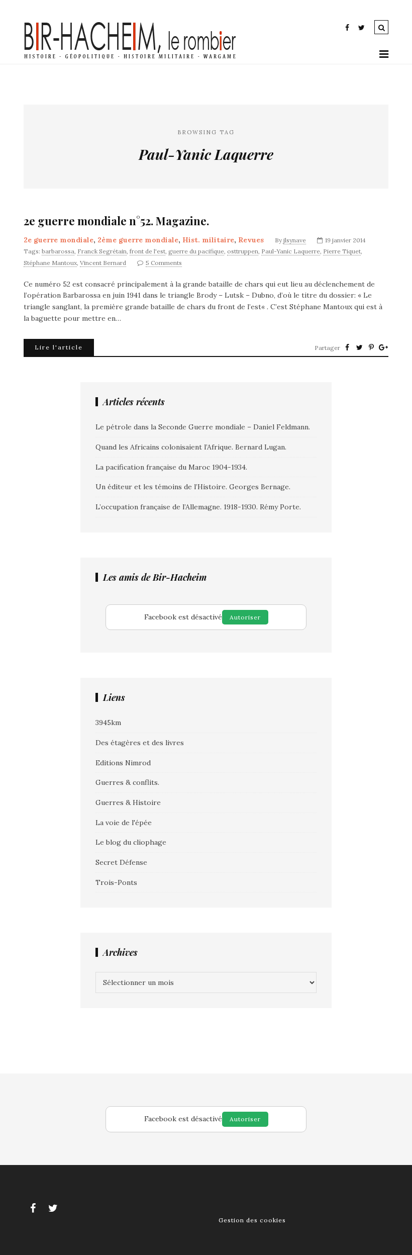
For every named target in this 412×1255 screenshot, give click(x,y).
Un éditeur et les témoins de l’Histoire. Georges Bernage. (192, 486)
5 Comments (164, 262)
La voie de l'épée (123, 822)
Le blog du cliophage (130, 842)
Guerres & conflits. (127, 782)
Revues (251, 239)
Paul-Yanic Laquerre (290, 251)
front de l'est (147, 251)
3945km (108, 722)
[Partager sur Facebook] (347, 347)
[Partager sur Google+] (383, 347)
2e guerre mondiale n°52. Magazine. (116, 221)
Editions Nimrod (123, 762)
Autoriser (245, 617)
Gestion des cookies (252, 1220)
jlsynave (294, 240)
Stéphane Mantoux (50, 262)
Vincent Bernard (103, 262)
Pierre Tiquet (342, 251)
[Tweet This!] (359, 347)
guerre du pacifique (196, 251)
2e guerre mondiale (58, 239)
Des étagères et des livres (139, 742)
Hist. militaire (208, 239)
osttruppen (242, 251)
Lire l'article (59, 347)
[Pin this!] (371, 347)
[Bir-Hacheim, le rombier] (130, 57)
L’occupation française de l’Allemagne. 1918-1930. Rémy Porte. (198, 506)
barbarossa (58, 251)
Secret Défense (121, 862)
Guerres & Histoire (128, 802)
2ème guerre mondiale (137, 239)
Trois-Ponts (116, 882)
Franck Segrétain (102, 251)
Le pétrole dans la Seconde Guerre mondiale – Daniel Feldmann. (202, 426)
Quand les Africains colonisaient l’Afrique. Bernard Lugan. (190, 447)
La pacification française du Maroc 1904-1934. (171, 467)
